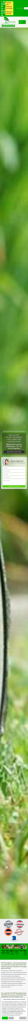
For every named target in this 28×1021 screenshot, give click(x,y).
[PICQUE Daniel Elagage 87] (8, 22)
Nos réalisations (14, 452)
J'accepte (5, 1018)
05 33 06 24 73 (3, 5)
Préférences (23, 1018)
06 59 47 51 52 (3, 13)
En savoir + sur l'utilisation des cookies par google (13, 1011)
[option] (14, 510)
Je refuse (11, 1018)
